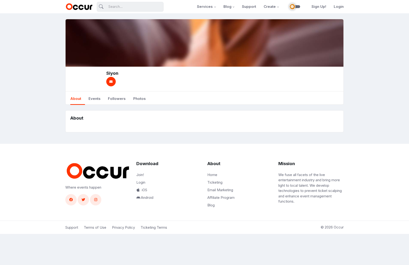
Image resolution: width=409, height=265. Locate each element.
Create (270, 6)
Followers (117, 98)
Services (205, 6)
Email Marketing (220, 190)
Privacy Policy (123, 227)
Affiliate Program (221, 197)
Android (147, 197)
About (75, 98)
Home (212, 174)
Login (339, 6)
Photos (139, 98)
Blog (227, 6)
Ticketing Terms (154, 227)
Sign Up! (318, 6)
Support (249, 6)
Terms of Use (95, 227)
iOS (144, 190)
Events (95, 98)
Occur (339, 227)
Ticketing (214, 182)
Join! (140, 174)
